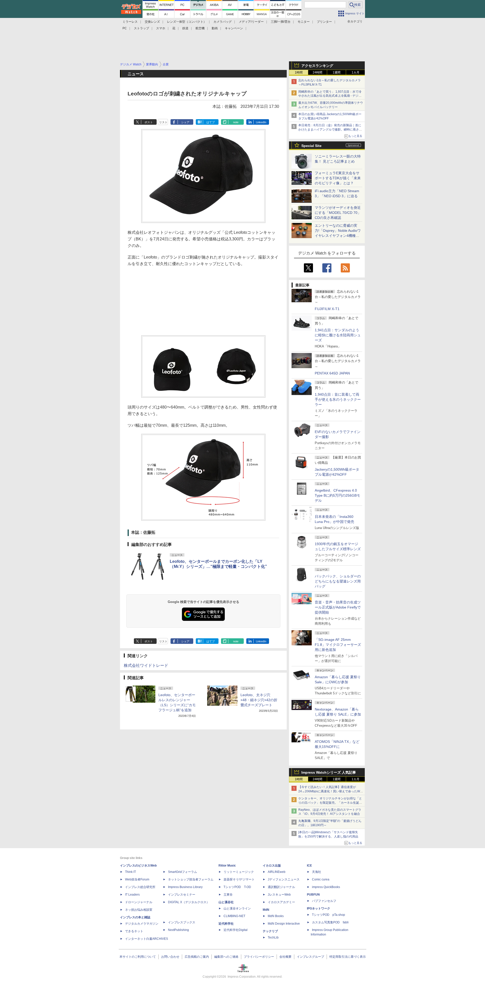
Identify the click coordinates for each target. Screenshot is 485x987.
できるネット (134, 931)
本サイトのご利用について (137, 956)
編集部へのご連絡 (226, 956)
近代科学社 (226, 923)
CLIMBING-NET (234, 916)
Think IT (130, 872)
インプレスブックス (181, 922)
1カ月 (355, 72)
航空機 (200, 28)
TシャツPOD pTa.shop (328, 915)
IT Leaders (132, 894)
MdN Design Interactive (284, 923)
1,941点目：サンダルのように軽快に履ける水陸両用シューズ (338, 335)
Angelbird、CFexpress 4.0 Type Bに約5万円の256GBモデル (337, 495)
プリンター (324, 21)
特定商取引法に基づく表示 (347, 956)
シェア (185, 122)
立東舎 (228, 894)
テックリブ (270, 931)
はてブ (210, 122)
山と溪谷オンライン (237, 908)
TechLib (273, 937)
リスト (163, 122)
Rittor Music (227, 865)
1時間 (299, 72)
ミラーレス (130, 21)
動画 (215, 28)
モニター (304, 21)
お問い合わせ (170, 956)
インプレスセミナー (181, 894)
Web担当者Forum (137, 879)
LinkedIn (261, 122)
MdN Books (276, 916)
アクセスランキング (317, 66)
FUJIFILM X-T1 (327, 309)
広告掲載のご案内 (197, 956)
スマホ (160, 28)
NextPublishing (178, 930)
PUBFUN (313, 894)
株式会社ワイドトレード (146, 665)
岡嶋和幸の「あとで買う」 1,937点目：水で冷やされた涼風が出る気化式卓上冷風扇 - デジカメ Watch (329, 96)
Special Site (311, 146)
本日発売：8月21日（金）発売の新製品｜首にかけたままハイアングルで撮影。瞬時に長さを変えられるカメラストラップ (330, 129)
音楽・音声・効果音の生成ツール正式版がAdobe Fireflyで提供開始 (338, 607)
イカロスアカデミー (281, 902)
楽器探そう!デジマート (239, 879)
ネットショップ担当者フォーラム (190, 879)
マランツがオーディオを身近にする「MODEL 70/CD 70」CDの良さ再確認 (338, 213)
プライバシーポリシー (259, 956)
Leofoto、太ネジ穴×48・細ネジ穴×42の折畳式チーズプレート (258, 700)
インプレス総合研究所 (140, 887)
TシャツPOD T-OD (237, 887)
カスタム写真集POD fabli (330, 922)
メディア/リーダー (251, 21)
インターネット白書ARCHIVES (146, 939)
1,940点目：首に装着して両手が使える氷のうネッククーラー (338, 399)
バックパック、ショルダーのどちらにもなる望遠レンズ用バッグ (338, 581)
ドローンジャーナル (138, 902)
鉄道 (185, 28)
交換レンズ (152, 21)
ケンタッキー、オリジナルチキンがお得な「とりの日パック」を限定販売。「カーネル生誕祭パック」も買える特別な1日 (330, 803)
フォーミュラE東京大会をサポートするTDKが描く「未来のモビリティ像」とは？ (338, 178)
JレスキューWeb (279, 894)
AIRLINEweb (276, 872)
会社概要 (285, 956)
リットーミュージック (239, 872)
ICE (309, 865)
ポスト (148, 122)
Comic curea (320, 879)
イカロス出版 (272, 865)
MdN (266, 910)
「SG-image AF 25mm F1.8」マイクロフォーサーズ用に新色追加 (338, 645)
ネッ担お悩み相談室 (138, 910)
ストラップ (141, 28)
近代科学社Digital (236, 930)
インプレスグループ (310, 956)
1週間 (337, 72)
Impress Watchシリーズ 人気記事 (328, 772)
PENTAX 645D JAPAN (332, 373)
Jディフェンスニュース (284, 879)
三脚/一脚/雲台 (280, 21)
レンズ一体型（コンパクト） (186, 21)
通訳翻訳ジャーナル (281, 887)
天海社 (316, 872)
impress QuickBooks (326, 887)
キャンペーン (234, 28)
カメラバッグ (222, 21)
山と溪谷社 (226, 902)
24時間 (317, 72)
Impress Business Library (185, 887)
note (235, 122)
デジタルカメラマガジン (141, 923)
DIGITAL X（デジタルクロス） (188, 902)
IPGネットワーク (318, 908)
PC (125, 28)
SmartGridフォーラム (182, 872)
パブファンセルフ (324, 901)
